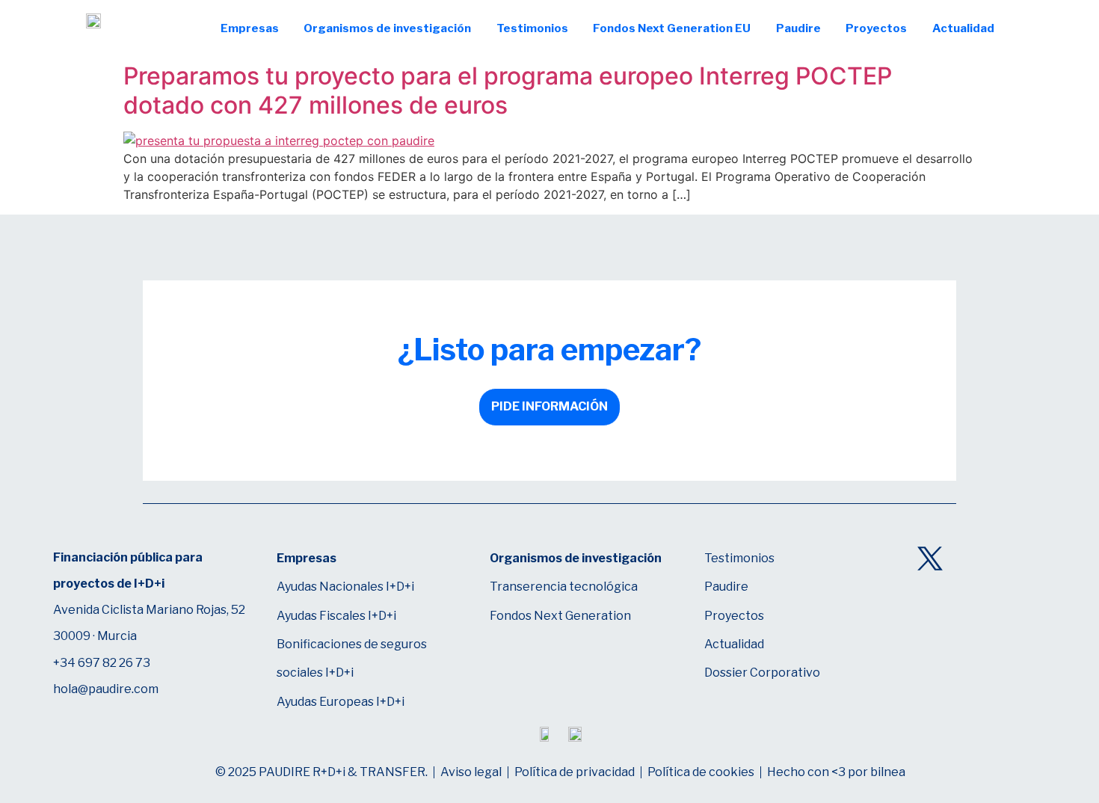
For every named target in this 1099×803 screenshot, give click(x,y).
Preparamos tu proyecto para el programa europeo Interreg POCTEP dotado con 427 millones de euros (507, 90)
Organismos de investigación (387, 28)
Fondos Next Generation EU (672, 28)
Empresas (250, 28)
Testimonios (532, 28)
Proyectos (876, 28)
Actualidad (963, 28)
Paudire (798, 28)
